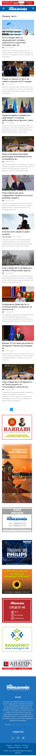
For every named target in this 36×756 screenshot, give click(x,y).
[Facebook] (13, 738)
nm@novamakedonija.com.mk (21, 724)
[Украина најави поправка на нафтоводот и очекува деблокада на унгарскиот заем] (18, 105)
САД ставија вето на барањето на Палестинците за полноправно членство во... (17, 384)
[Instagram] (18, 738)
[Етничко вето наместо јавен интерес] (18, 221)
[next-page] (24, 409)
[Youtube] (23, 738)
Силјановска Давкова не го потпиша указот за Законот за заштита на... (17, 307)
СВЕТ (4, 75)
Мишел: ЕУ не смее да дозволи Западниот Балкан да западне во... (17, 345)
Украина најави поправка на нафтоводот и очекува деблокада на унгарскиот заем (17, 117)
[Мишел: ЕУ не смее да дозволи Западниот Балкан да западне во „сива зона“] (18, 333)
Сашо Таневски (6, 237)
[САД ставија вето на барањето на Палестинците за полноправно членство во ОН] (18, 372)
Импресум (9, 745)
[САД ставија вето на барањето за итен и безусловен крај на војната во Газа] (18, 258)
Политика (5, 34)
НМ (3, 47)
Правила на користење (15, 747)
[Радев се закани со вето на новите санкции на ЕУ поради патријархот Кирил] (18, 68)
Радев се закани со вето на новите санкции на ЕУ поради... (17, 80)
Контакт (26, 747)
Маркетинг (17, 745)
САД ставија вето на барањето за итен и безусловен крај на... (17, 269)
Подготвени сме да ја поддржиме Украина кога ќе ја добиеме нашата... (17, 195)
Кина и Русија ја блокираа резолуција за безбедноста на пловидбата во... (17, 156)
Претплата (25, 745)
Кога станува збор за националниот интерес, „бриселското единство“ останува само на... (14, 41)
